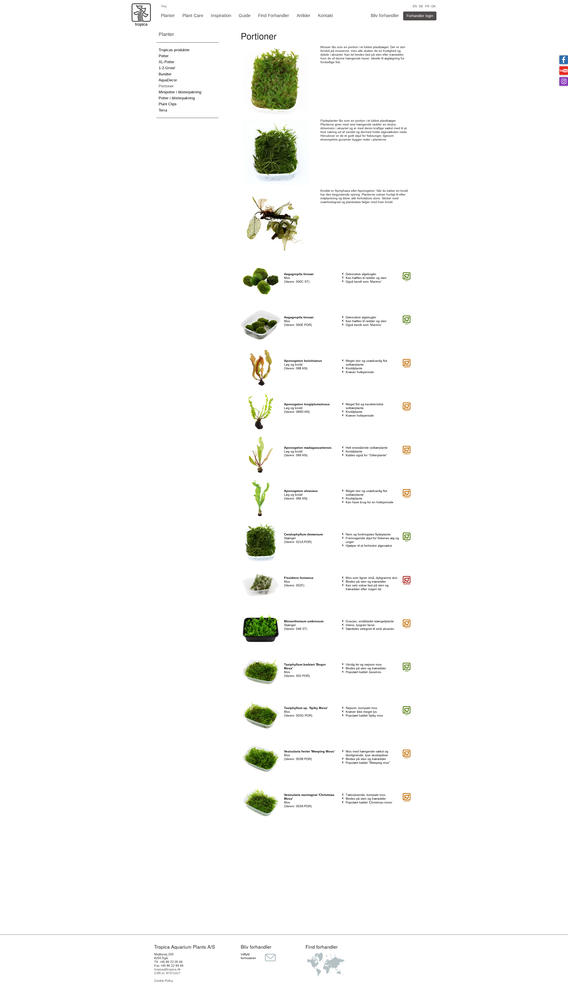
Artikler (303, 15)
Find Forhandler (273, 15)
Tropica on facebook (563, 59)
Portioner (166, 86)
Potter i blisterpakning (177, 98)
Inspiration (221, 15)
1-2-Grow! (167, 68)
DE (421, 5)
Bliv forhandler (385, 15)
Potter (164, 56)
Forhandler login (419, 16)
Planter (168, 15)
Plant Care (192, 15)
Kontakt (325, 15)
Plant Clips (168, 104)
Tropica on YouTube (563, 70)
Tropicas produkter (174, 50)
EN (415, 5)
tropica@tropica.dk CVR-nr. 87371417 (167, 971)
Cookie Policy (163, 980)
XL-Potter (166, 62)
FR (427, 5)
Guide (244, 15)
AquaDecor (168, 80)
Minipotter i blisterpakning (180, 92)
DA (433, 5)
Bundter (165, 74)
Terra (163, 110)
